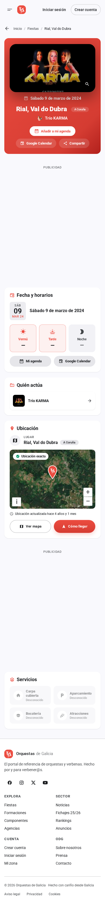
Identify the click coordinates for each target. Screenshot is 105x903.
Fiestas (33, 28)
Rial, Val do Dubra (41, 442)
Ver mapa (33, 526)
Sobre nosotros (68, 848)
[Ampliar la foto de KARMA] (52, 68)
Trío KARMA (56, 118)
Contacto (63, 863)
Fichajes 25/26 (68, 813)
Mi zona (11, 863)
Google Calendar (39, 143)
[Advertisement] (52, 223)
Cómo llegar (78, 526)
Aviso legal (12, 894)
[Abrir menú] (9, 9)
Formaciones (15, 813)
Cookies (54, 894)
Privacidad (34, 894)
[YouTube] (45, 782)
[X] (33, 782)
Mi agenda (34, 361)
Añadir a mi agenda (56, 131)
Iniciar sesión (54, 10)
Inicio (17, 28)
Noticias (62, 805)
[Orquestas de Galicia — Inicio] (21, 9)
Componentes (16, 820)
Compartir (77, 143)
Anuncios (63, 828)
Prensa (62, 855)
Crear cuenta (86, 10)
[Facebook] (9, 782)
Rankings (63, 820)
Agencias (12, 828)
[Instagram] (21, 782)
